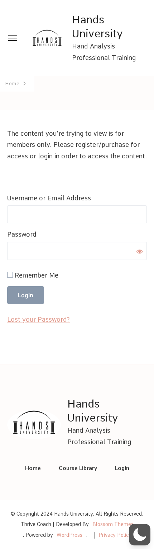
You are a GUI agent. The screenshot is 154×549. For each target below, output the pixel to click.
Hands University (97, 26)
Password (22, 234)
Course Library (78, 468)
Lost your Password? (38, 319)
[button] (139, 534)
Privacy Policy (114, 535)
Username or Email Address (49, 198)
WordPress (69, 535)
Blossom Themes (113, 524)
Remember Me (35, 275)
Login (122, 468)
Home (33, 468)
